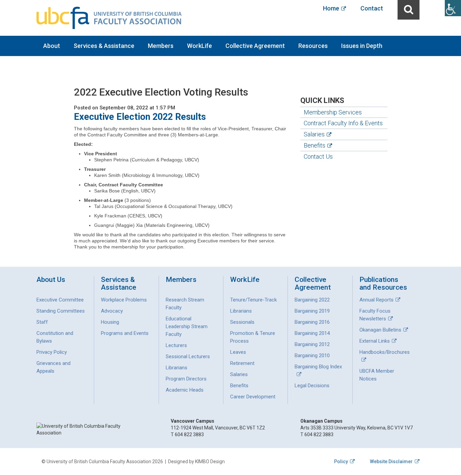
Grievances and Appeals (53, 367)
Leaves (238, 352)
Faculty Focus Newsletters (374, 315)
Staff (42, 322)
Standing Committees (60, 311)
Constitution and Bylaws (54, 337)
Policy (341, 461)
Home (331, 8)
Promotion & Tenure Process (252, 337)
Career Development (252, 397)
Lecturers (176, 345)
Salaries (314, 134)
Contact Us (318, 156)
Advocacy (112, 311)
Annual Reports (376, 300)
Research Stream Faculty (185, 304)
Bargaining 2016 (312, 322)
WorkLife (199, 45)
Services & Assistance (104, 45)
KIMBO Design (210, 461)
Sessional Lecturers (188, 356)
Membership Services (333, 112)
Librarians (176, 368)
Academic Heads (185, 390)
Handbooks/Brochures (384, 352)
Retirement (242, 363)
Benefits (314, 145)
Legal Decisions (312, 385)
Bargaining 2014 (312, 333)
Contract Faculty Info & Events (343, 123)
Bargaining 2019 (312, 311)
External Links (374, 341)
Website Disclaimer (391, 461)
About (51, 45)
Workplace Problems (124, 300)
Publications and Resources (383, 283)
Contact (371, 8)
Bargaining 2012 (312, 344)
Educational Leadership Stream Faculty (187, 326)
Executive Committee (60, 300)
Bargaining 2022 (312, 300)
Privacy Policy (51, 352)
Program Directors (186, 379)
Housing (110, 322)
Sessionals (242, 322)
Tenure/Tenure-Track (253, 300)
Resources (313, 45)
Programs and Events (124, 333)
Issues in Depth (361, 45)
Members (160, 45)
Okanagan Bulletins (380, 330)
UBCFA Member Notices (376, 375)
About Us (50, 280)
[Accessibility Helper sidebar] (453, 8)
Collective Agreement (255, 45)
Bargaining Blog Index (318, 367)
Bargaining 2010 (312, 355)
